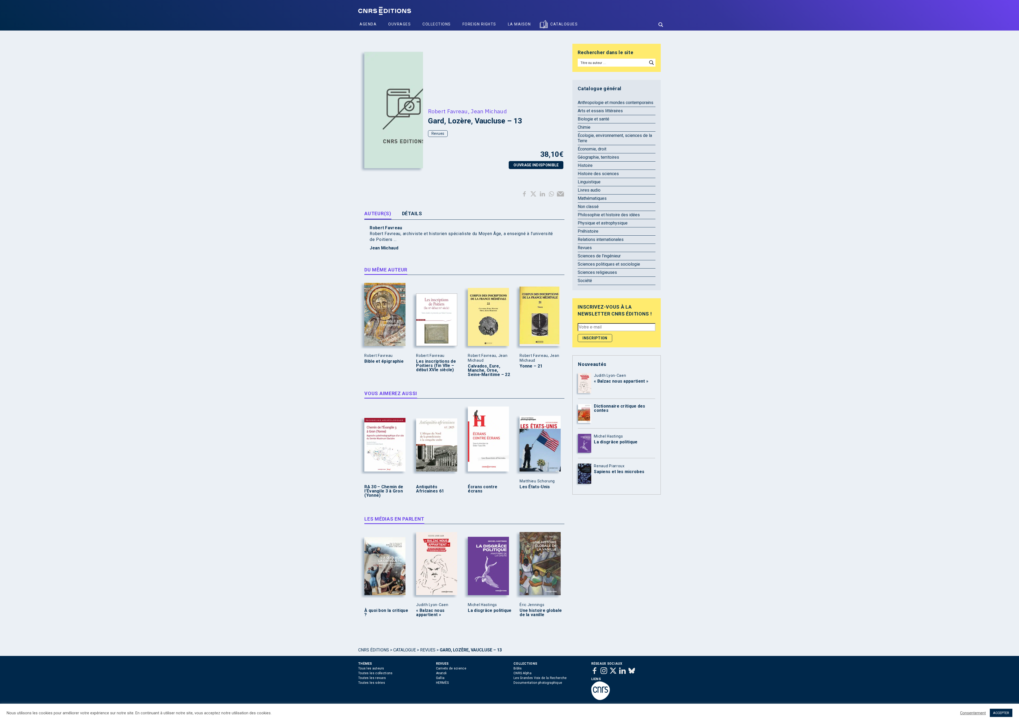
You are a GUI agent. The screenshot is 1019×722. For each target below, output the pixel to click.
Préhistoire (588, 231)
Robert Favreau (448, 111)
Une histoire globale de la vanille (541, 612)
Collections (436, 24)
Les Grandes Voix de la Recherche (540, 678)
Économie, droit (592, 149)
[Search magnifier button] (661, 25)
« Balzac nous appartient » (430, 612)
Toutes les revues (372, 678)
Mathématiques (592, 198)
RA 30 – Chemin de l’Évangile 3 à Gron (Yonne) (383, 491)
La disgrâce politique (489, 610)
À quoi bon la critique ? (386, 612)
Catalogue (404, 649)
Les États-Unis (535, 487)
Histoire (585, 165)
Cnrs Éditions (373, 649)
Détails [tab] (412, 213)
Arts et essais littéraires (600, 110)
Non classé (588, 206)
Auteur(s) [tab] (377, 213)
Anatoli (441, 673)
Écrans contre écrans (482, 489)
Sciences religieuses (597, 272)
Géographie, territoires (598, 157)
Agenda (368, 24)
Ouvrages (399, 24)
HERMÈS (442, 683)
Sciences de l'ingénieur (599, 255)
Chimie (584, 127)
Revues (437, 133)
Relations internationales (601, 239)
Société (585, 280)
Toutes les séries (371, 683)
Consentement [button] (973, 713)
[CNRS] (600, 699)
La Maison (519, 24)
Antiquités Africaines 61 (430, 489)
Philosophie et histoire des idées (609, 214)
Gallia (440, 678)
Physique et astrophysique (603, 223)
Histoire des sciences (598, 173)
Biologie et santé (593, 119)
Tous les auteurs (371, 668)
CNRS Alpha (522, 673)
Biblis (517, 668)
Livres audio (589, 190)
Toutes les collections (375, 673)
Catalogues (564, 24)
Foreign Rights (479, 24)
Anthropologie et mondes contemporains (615, 102)
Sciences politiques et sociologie (609, 264)
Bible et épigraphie (384, 361)
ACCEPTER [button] (1001, 713)
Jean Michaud (489, 111)
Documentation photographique (537, 683)
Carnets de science (451, 668)
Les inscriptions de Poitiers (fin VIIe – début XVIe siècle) (436, 365)
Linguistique (589, 181)
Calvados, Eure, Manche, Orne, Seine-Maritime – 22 (489, 370)
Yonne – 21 (531, 366)
